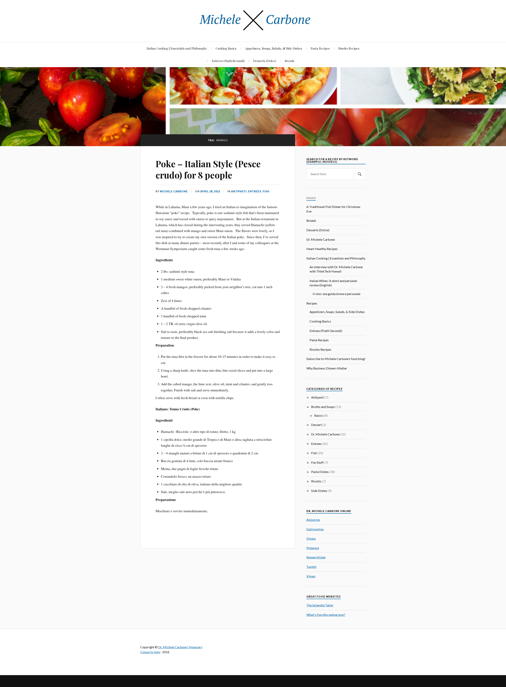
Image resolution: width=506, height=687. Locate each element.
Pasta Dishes (320, 472)
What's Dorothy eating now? (325, 615)
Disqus (311, 538)
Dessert (316, 425)
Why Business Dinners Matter (326, 368)
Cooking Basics (226, 48)
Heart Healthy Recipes (322, 249)
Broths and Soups (323, 407)
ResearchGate (316, 557)
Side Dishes (319, 490)
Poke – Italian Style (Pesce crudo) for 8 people (208, 169)
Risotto (316, 481)
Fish (266, 191)
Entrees (254, 191)
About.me (313, 520)
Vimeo (310, 576)
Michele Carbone (174, 191)
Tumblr (311, 567)
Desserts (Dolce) (264, 61)
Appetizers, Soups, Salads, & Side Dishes (273, 48)
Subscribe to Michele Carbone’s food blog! (335, 359)
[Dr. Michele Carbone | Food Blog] (253, 30)
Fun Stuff (317, 462)
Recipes (311, 303)
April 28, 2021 (210, 191)
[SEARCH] (360, 174)
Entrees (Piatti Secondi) (228, 61)
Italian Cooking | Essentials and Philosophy (177, 48)
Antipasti (239, 191)
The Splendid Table (319, 605)
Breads (289, 61)
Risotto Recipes (348, 48)
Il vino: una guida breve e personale (336, 294)
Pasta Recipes (320, 48)
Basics (318, 415)
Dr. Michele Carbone (320, 239)
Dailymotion (315, 529)
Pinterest (312, 548)
